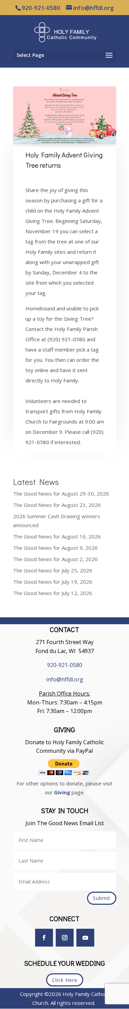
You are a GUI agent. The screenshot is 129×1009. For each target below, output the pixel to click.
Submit (101, 898)
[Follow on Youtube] (85, 938)
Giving (62, 792)
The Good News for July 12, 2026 (52, 593)
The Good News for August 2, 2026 (55, 559)
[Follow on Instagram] (65, 938)
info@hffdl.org (64, 679)
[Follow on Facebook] (44, 938)
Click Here (64, 980)
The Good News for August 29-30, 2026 (61, 493)
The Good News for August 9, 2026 (55, 547)
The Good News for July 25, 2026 (52, 570)
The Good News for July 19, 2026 (52, 581)
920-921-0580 (64, 665)
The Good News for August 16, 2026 (57, 536)
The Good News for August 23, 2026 (57, 504)
